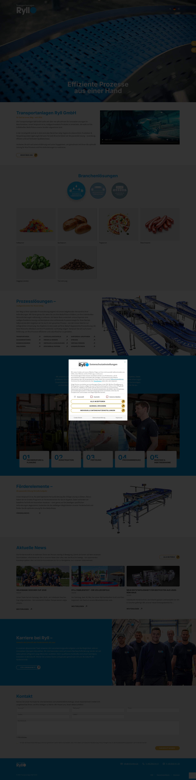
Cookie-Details (78, 418)
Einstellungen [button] (98, 381)
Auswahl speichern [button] (97, 406)
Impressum (119, 418)
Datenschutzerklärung (117, 379)
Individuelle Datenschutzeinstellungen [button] (97, 410)
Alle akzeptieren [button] (97, 401)
